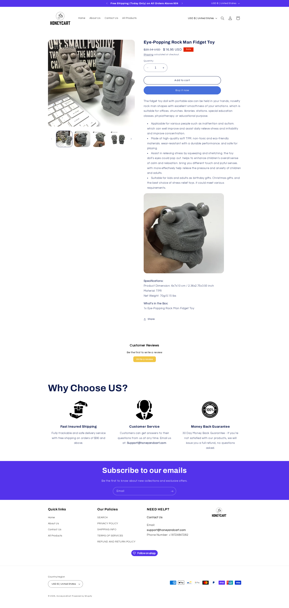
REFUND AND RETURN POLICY (116, 541)
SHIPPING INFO (106, 529)
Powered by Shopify (82, 596)
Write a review (144, 359)
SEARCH (102, 517)
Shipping (148, 55)
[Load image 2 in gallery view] (82, 139)
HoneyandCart (64, 596)
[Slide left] (51, 139)
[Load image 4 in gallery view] (118, 139)
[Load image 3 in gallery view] (100, 139)
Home (51, 517)
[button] (222, 18)
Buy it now (182, 90)
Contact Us (54, 529)
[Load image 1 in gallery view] (64, 139)
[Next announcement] (182, 3)
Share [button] (151, 319)
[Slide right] (131, 139)
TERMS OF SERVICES (110, 535)
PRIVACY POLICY (107, 523)
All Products (55, 535)
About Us (53, 523)
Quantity (148, 61)
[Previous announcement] (107, 3)
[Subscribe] (172, 491)
